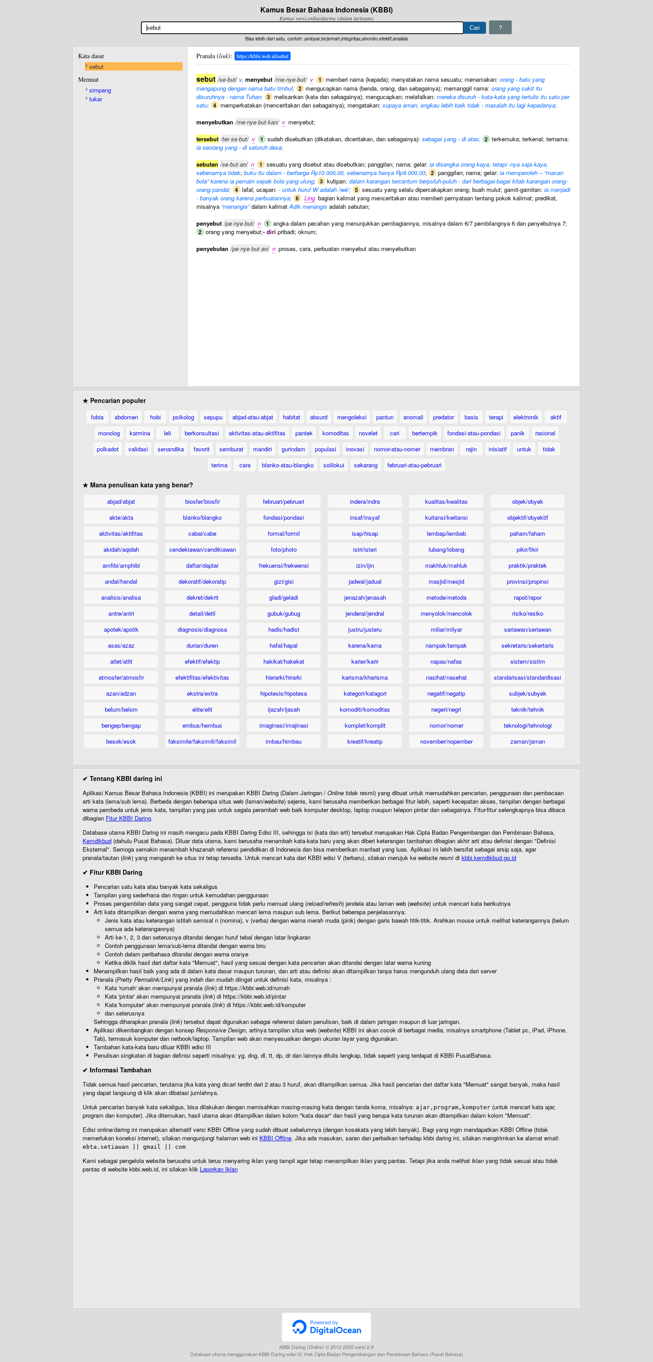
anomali (413, 417)
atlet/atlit (121, 661)
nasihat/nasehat (446, 677)
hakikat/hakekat (283, 661)
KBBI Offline (275, 1138)
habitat (291, 417)
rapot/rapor (528, 597)
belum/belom (121, 709)
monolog (109, 433)
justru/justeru (365, 629)
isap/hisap (365, 533)
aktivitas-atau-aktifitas (257, 433)
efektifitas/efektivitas (202, 677)
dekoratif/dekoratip (202, 581)
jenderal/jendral (365, 613)
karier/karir (364, 661)
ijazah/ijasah (284, 709)
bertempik (425, 433)
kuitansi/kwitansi (446, 517)
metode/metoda (446, 597)
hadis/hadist (283, 629)
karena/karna (365, 645)
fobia (97, 417)
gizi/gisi (284, 581)
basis (471, 417)
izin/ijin (365, 565)
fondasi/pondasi (283, 517)
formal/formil (284, 533)
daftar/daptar (202, 565)
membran (442, 449)
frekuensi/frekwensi (284, 565)
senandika (171, 449)
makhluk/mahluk (446, 565)
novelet (368, 433)
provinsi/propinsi (528, 581)
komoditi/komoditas (365, 709)
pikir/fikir (527, 549)
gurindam (293, 449)
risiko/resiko (527, 613)
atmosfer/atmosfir (121, 677)
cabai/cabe (202, 533)
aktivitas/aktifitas (121, 533)
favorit (202, 449)
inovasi (355, 449)
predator (443, 417)
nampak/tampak (446, 645)
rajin (471, 449)
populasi (325, 449)
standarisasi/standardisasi (527, 677)
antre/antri (121, 613)
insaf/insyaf (365, 517)
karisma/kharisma (365, 677)
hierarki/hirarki (284, 677)
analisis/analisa (121, 597)
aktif (555, 417)
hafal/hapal (284, 645)
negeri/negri (446, 709)
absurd (318, 417)
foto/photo (284, 549)
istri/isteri (365, 549)
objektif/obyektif (527, 517)
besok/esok (121, 741)
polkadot (108, 449)
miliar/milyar (446, 629)
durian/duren (202, 645)
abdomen (126, 417)
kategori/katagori (365, 693)
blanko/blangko (202, 517)
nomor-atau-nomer (397, 449)
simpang (100, 90)
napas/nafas (446, 661)
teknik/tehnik (527, 709)
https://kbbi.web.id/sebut (262, 56)
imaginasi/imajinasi (283, 725)
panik (518, 433)
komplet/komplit (365, 725)
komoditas (336, 433)
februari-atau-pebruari (414, 465)
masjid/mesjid (446, 581)
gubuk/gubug (283, 613)
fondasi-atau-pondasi (474, 433)
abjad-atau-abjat (252, 417)
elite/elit (202, 709)
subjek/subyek (527, 693)
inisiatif (498, 449)
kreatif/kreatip (364, 741)
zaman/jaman (527, 741)
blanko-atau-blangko (288, 465)
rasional (545, 433)
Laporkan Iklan (219, 1169)
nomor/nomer (446, 725)
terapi (496, 417)
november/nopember (446, 741)
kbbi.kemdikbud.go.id (489, 857)
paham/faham (527, 533)
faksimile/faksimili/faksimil (202, 741)
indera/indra (365, 501)
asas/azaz (121, 645)
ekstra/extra (202, 693)
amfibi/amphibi (121, 565)
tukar (95, 99)
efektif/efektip (202, 661)
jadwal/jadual (365, 581)
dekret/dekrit (203, 597)
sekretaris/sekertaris (528, 645)
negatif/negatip (446, 693)
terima (219, 465)
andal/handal (121, 581)
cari (394, 433)
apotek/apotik (121, 629)
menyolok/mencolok (446, 613)
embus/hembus (202, 725)
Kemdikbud (97, 840)
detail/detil (202, 613)
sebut (96, 66)
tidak (549, 449)
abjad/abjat (121, 501)
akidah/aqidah (121, 549)
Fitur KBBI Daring (128, 818)
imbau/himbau (284, 741)
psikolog (183, 417)
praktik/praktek (528, 565)
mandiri (262, 449)
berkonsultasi (202, 433)
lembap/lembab (446, 533)
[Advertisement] (383, 315)
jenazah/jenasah (365, 597)
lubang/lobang (446, 549)
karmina (140, 433)
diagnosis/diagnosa (202, 629)
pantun (385, 417)
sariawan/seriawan (527, 629)
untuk (524, 449)
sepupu (213, 417)
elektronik (526, 417)
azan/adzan (121, 693)
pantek (304, 433)
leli (167, 433)
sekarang (366, 465)
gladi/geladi (283, 597)
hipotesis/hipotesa (283, 693)
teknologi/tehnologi (528, 725)
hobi (155, 417)
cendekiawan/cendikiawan (202, 549)
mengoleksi (351, 417)
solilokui (333, 465)
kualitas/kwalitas (446, 501)
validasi (138, 449)
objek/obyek (527, 501)
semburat (231, 449)
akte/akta (121, 517)
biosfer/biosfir (202, 501)
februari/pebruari (283, 501)
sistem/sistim (527, 661)
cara (245, 465)
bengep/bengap (121, 725)
